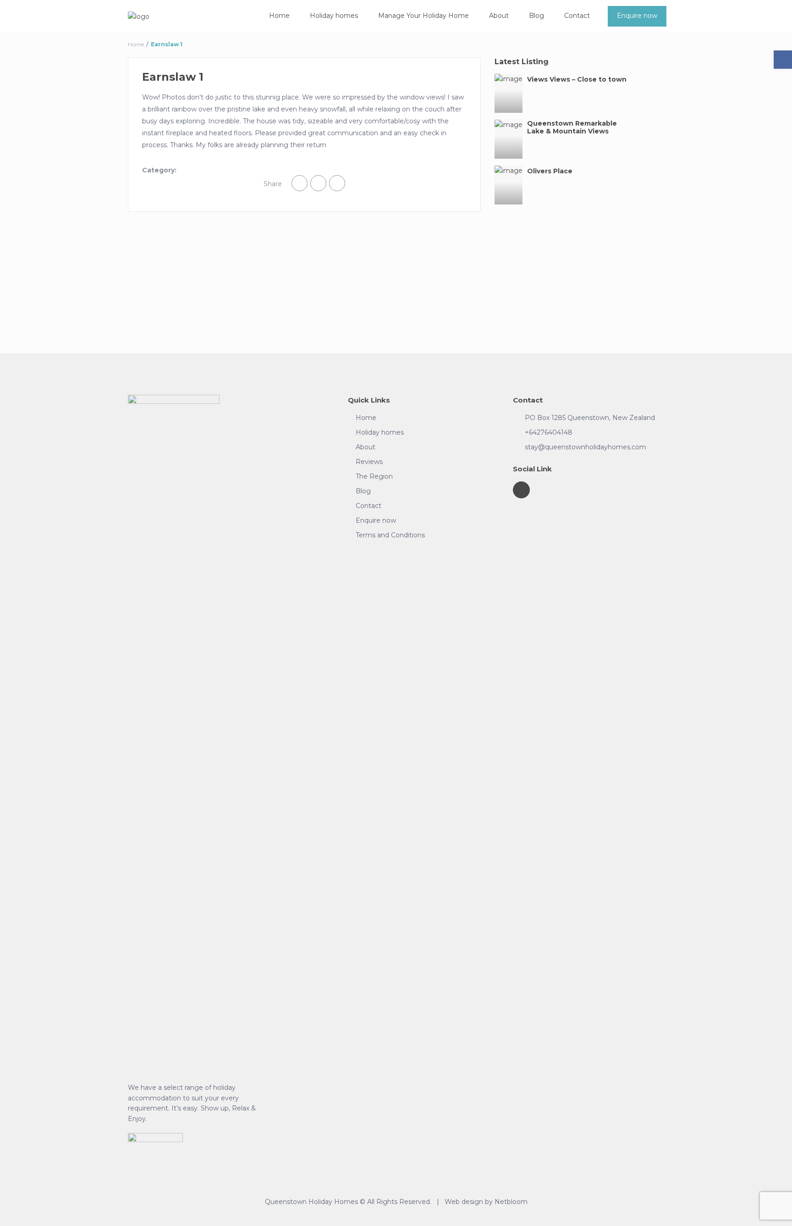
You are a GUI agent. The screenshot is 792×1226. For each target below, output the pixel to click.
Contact (577, 15)
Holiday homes (334, 15)
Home (279, 15)
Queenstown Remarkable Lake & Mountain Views (572, 127)
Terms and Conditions (390, 535)
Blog (536, 15)
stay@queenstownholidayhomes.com (585, 447)
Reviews (369, 462)
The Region (374, 476)
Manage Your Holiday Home (423, 15)
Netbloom (511, 1202)
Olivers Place (549, 171)
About (499, 15)
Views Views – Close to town (577, 79)
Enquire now (637, 15)
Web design (464, 1202)
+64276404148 (548, 432)
